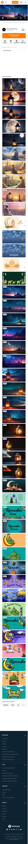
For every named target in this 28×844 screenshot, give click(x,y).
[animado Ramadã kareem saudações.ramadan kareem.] (13, 485)
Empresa (4, 745)
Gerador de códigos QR (7, 760)
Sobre (3, 796)
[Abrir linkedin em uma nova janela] (11, 830)
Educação (4, 748)
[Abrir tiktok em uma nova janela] (15, 830)
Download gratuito (14, 35)
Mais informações (7, 50)
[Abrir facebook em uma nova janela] (6, 830)
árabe (12, 704)
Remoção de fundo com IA (8, 758)
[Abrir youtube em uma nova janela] (20, 830)
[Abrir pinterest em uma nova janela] (13, 830)
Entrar (21, 2)
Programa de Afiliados (7, 774)
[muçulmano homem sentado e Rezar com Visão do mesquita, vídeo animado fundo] (13, 153)
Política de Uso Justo (13, 840)
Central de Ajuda (6, 790)
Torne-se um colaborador (8, 798)
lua (18, 704)
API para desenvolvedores (8, 751)
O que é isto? (13, 47)
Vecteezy (4, 740)
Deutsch (4, 815)
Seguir (23, 30)
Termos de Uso (8, 839)
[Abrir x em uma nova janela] (18, 830)
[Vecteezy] (2, 2)
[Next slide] (22, 704)
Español (4, 809)
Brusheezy (4, 738)
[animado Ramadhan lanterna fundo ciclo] (13, 84)
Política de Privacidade (17, 839)
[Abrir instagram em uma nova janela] (8, 830)
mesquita (5, 704)
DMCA (3, 771)
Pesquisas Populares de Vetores (10, 777)
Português (4, 812)
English (4, 807)
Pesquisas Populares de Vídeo (9, 782)
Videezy (4, 743)
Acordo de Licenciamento (8, 769)
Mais (3, 820)
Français (4, 817)
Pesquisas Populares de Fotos (9, 779)
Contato (4, 793)
